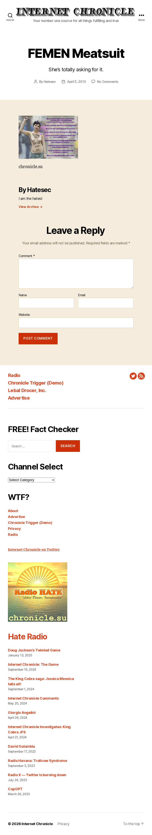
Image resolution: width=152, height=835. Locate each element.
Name (23, 295)
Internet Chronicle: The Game (33, 664)
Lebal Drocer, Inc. (27, 390)
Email (81, 295)
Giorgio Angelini (22, 712)
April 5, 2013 (76, 82)
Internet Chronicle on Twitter (34, 549)
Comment (27, 256)
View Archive (30, 207)
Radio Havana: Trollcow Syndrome (37, 761)
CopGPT (15, 789)
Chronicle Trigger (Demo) (36, 383)
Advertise (19, 398)
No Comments (107, 82)
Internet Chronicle (37, 824)
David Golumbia (21, 746)
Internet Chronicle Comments (33, 698)
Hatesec (50, 82)
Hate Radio (27, 636)
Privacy (14, 529)
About (13, 511)
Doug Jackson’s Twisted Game (34, 650)
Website (24, 315)
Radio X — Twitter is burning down (37, 775)
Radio (14, 375)
